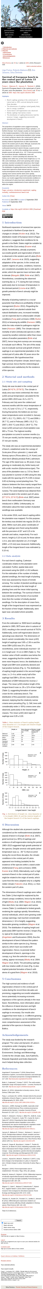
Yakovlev (19, 884)
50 (15, 63)
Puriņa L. (5, 86)
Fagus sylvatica (7, 190)
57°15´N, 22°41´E (10, 497)
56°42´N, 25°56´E (15, 389)
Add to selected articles (34, 66)
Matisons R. (13, 86)
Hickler (22, 234)
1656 (27, 63)
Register (3, 1234)
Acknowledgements (9, 56)
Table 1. (5, 722)
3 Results (5, 50)
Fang (14, 319)
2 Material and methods (9, 49)
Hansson (31, 322)
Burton (17, 306)
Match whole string (9, 1227)
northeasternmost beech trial (19, 192)
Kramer (28, 247)
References (6, 58)
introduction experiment (22, 190)
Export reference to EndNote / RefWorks (12, 1256)
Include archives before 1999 (12, 1229)
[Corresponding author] (29, 70)
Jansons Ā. (23, 86)
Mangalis (15, 275)
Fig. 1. (4, 814)
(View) (12, 196)
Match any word (8, 1223)
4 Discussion (7, 52)
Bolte (39, 256)
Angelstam (7, 937)
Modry (11, 902)
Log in (3, 1240)
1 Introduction (7, 47)
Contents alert (5, 1247)
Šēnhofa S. (31, 86)
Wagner (27, 902)
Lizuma (22, 288)
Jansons (15, 259)
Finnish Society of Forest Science (26, 1287)
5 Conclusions (7, 54)
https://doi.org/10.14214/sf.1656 (24, 93)
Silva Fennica (6, 63)
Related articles (6, 1261)
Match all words (8, 1225)
